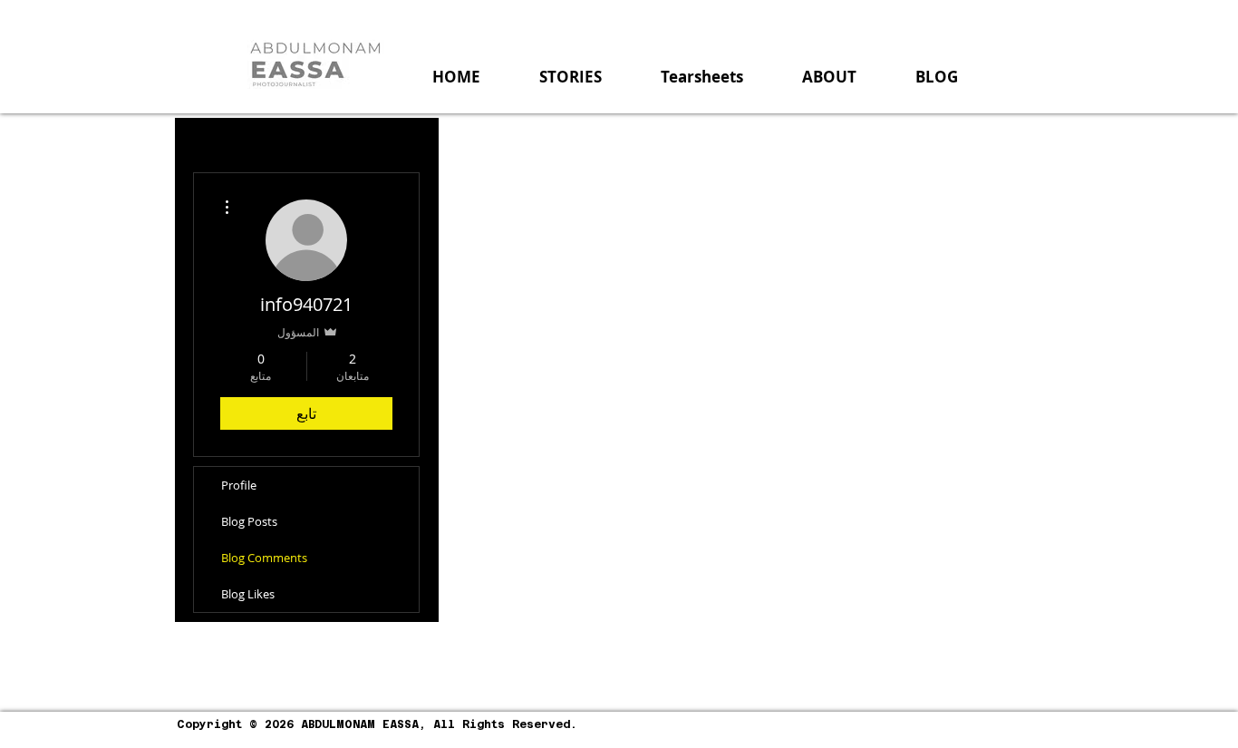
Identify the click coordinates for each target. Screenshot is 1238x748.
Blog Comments (264, 557)
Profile (238, 485)
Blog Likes (248, 594)
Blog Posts (249, 521)
